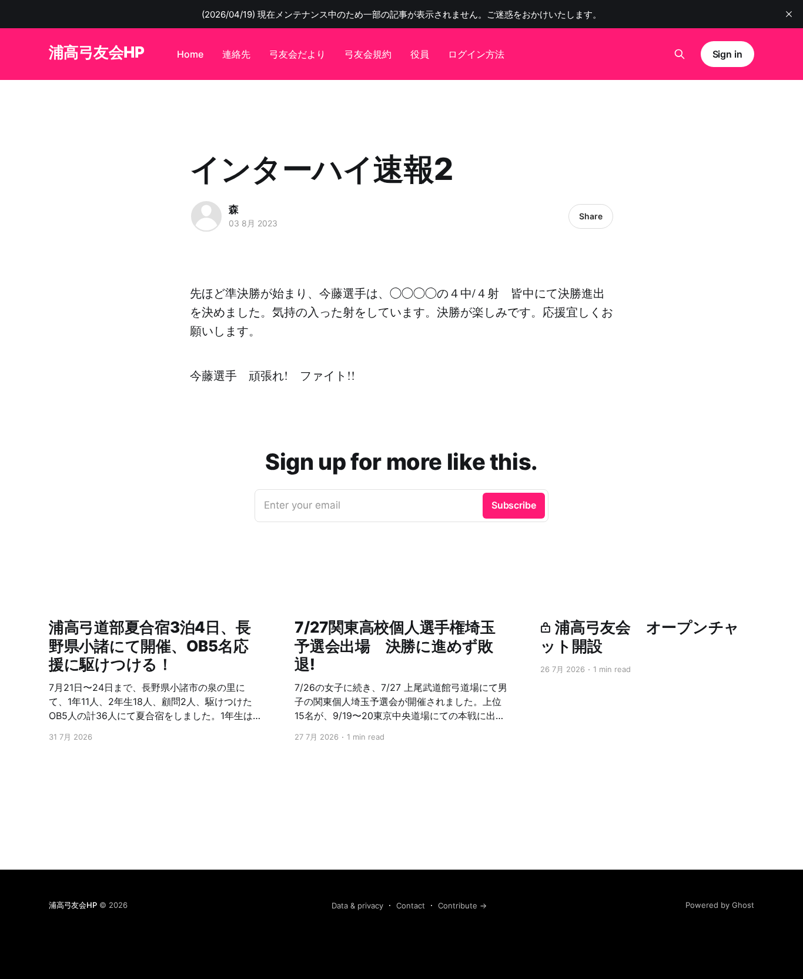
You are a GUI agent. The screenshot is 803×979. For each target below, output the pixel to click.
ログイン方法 (476, 54)
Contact (410, 905)
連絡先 (236, 54)
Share (591, 216)
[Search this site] (679, 54)
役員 (419, 54)
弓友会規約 (368, 54)
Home (190, 54)
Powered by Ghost (719, 905)
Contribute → (462, 905)
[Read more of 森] (206, 216)
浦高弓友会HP (96, 52)
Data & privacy (357, 905)
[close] (788, 14)
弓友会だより (297, 54)
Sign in (727, 54)
